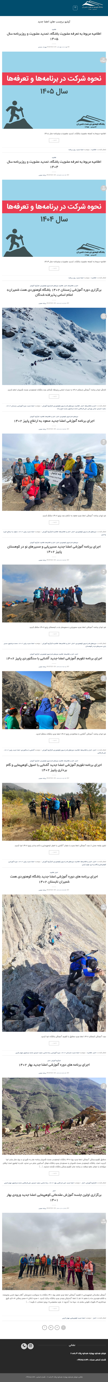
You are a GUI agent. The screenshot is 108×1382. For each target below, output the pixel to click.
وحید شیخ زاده (62, 409)
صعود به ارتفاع (12, 532)
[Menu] (75, 8)
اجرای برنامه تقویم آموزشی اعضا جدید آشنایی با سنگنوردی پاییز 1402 (54, 659)
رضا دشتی (46, 1053)
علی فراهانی (82, 409)
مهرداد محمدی (42, 47)
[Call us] (24, 1346)
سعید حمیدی (101, 409)
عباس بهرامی (92, 409)
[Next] (44, 1327)
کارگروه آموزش (34, 286)
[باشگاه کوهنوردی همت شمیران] (93, 8)
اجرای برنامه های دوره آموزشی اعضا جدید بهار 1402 (54, 1065)
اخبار (65, 286)
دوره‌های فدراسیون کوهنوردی (49, 286)
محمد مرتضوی (73, 409)
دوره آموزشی (21, 406)
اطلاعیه (54, 29)
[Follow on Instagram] (31, 1346)
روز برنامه (72, 150)
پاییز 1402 (22, 532)
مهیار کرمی (85, 865)
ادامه (54, 140)
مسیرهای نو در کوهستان (94, 646)
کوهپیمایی (73, 1318)
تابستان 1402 (66, 1053)
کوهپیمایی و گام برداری (98, 865)
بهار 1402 (53, 1183)
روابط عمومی (42, 175)
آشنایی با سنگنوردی (27, 750)
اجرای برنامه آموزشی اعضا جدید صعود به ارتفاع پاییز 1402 (54, 421)
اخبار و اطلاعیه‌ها (73, 286)
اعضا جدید (80, 150)
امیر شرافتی (61, 1183)
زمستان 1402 (11, 406)
